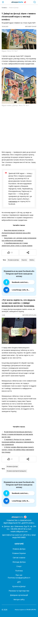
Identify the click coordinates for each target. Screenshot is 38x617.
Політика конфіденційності (19, 578)
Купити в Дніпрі (18, 586)
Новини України (19, 553)
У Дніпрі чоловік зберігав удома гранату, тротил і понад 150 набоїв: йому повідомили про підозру (18, 449)
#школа (24, 260)
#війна (32, 260)
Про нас (19, 575)
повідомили (12, 201)
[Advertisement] (19, 128)
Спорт (19, 566)
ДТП (19, 582)
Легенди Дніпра (19, 562)
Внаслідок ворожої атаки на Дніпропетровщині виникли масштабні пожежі (16, 232)
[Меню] (3, 2)
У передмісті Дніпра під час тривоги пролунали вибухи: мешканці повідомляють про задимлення (18, 442)
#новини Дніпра (13, 260)
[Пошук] (34, 2)
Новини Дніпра (19, 549)
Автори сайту (19, 599)
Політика (19, 571)
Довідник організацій (19, 595)
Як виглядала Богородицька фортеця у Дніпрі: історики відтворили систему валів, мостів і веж (17, 434)
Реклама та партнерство (19, 591)
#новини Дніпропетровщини (16, 471)
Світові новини (19, 557)
